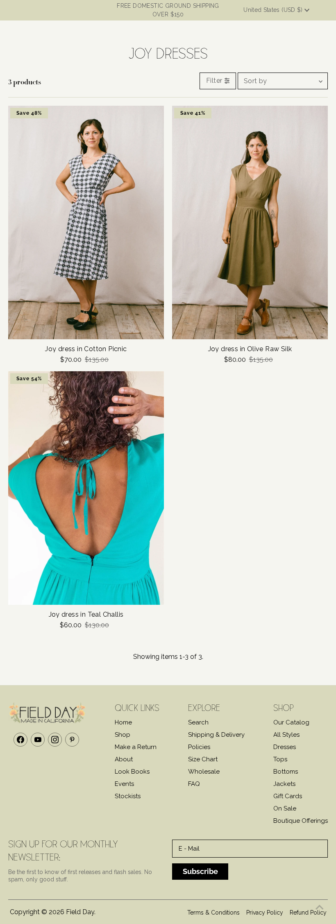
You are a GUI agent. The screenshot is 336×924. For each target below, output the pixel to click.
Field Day (80, 912)
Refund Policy (308, 912)
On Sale (284, 808)
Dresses (284, 747)
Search (198, 722)
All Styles (286, 734)
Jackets (284, 784)
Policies (199, 747)
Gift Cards (287, 796)
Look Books (132, 771)
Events (124, 784)
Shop (122, 734)
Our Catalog (291, 722)
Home (123, 722)
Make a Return (136, 747)
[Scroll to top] (319, 907)
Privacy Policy (264, 912)
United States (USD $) (273, 10)
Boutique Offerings (300, 820)
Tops (280, 759)
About (124, 759)
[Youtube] (38, 740)
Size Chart (203, 759)
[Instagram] (55, 740)
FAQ (194, 784)
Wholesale (204, 771)
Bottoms (285, 771)
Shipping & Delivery (216, 734)
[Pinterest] (72, 740)
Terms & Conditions (213, 912)
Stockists (128, 796)
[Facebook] (20, 740)
